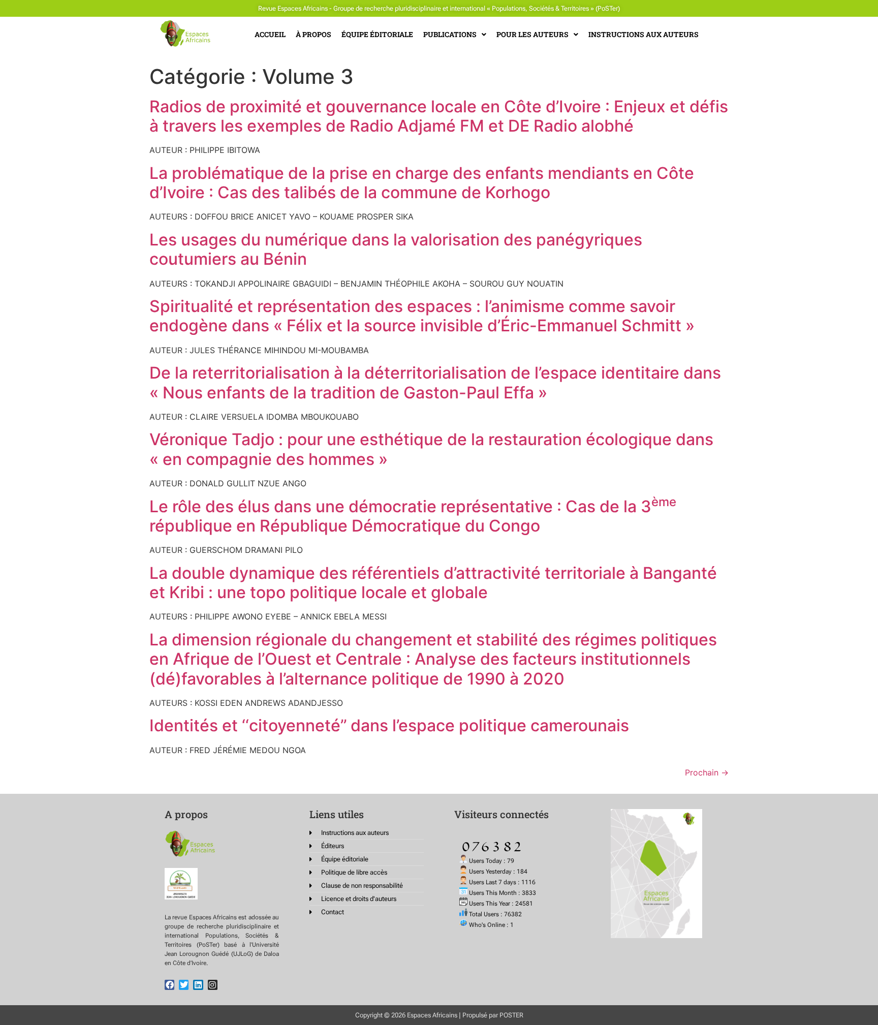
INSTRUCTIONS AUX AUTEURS (643, 34)
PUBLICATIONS (450, 34)
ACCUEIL (270, 34)
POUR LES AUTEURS (532, 34)
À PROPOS (313, 34)
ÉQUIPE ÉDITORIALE (377, 34)
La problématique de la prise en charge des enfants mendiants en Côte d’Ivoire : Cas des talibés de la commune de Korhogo (421, 182)
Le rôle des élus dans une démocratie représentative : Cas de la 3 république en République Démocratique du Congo (412, 516)
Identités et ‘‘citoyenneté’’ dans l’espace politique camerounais (389, 725)
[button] (454, 34)
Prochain (707, 772)
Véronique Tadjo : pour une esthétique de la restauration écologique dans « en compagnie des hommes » (431, 449)
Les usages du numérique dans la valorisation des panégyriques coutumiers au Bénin (395, 249)
